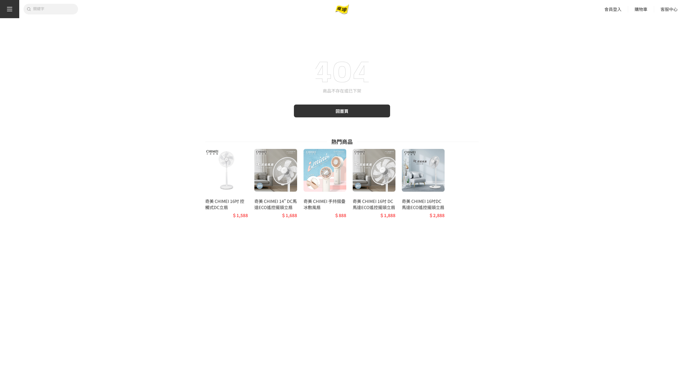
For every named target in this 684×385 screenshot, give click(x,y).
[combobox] (54, 9)
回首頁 (342, 111)
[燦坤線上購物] (342, 9)
